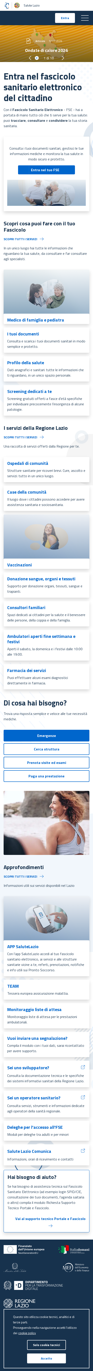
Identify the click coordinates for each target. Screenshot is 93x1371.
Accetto (46, 1358)
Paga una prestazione (46, 776)
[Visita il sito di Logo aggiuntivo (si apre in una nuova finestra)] (19, 1303)
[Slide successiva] (62, 57)
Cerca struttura (46, 749)
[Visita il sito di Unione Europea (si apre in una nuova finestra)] (24, 1249)
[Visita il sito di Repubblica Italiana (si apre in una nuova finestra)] (73, 1249)
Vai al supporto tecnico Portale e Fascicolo (50, 1218)
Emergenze (46, 735)
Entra (68, 19)
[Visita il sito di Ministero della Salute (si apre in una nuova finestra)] (15, 1267)
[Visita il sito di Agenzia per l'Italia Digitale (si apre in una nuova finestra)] (33, 1285)
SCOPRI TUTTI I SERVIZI (20, 239)
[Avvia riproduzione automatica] (37, 58)
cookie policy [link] (27, 1333)
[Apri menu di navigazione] (84, 17)
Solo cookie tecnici (46, 1344)
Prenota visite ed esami (46, 762)
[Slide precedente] (30, 57)
